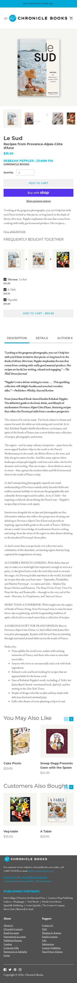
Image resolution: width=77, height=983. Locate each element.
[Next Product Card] (71, 719)
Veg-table (12, 300)
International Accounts (15, 936)
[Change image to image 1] (12, 119)
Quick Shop (20, 750)
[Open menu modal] (6, 18)
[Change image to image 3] (54, 118)
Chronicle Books (16, 164)
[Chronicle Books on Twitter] (10, 969)
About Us (8, 925)
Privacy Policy (10, 877)
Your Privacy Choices (52, 951)
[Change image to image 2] (33, 118)
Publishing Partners (13, 940)
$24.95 (45, 773)
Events (7, 955)
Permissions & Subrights (15, 951)
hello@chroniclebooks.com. (41, 870)
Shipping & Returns (51, 932)
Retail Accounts (11, 932)
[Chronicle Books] (38, 18)
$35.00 (8, 836)
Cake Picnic (12, 763)
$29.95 (8, 768)
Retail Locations (50, 936)
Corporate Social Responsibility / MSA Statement (27, 880)
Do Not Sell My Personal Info (33, 877)
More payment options (38, 201)
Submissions (48, 944)
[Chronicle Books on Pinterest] (15, 969)
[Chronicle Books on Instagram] (20, 969)
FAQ (44, 929)
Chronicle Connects (13, 929)
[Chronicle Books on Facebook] (5, 969)
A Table (12, 289)
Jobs (44, 940)
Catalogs (8, 944)
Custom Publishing (51, 947)
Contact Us (47, 925)
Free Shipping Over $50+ (38, 3)
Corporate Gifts (11, 947)
